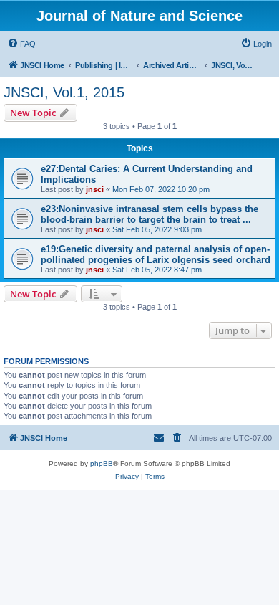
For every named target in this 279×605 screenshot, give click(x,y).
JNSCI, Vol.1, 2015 (64, 92)
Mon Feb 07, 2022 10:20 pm (161, 189)
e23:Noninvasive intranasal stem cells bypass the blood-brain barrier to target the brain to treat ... (149, 214)
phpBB (101, 463)
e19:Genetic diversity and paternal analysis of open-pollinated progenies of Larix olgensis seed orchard (155, 254)
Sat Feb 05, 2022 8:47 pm (157, 269)
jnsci (95, 189)
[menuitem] (21, 43)
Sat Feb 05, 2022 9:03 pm (157, 229)
